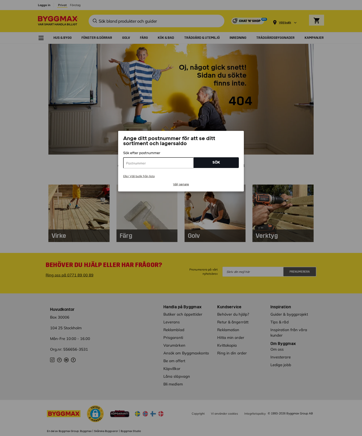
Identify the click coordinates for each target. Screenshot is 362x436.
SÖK (216, 162)
